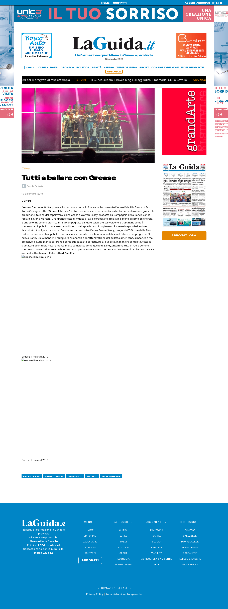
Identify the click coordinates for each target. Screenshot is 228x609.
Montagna (156, 530)
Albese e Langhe (190, 558)
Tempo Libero (123, 564)
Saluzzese (190, 535)
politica (82, 67)
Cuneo (123, 535)
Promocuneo (54, 476)
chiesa (109, 67)
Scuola (156, 541)
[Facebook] (217, 3)
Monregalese (190, 541)
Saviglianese (190, 547)
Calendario (90, 541)
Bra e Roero (190, 564)
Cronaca (156, 547)
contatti (120, 3)
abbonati (203, 3)
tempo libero (126, 67)
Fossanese (190, 553)
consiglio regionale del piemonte (177, 67)
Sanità (157, 535)
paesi (54, 67)
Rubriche (90, 547)
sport (144, 67)
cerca (30, 67)
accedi (190, 3)
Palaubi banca (111, 476)
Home (90, 530)
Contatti (90, 553)
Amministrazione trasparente (123, 594)
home (105, 3)
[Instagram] (213, 3)
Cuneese (190, 530)
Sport (123, 553)
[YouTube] (221, 3)
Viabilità (156, 553)
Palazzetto (31, 476)
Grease (92, 476)
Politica (123, 547)
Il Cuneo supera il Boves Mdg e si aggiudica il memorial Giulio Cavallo (125, 80)
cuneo (43, 67)
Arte (157, 564)
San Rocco (75, 476)
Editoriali (90, 535)
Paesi (123, 541)
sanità (97, 67)
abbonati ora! (184, 235)
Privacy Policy (94, 594)
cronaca (67, 67)
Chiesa (123, 530)
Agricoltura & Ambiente (156, 558)
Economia (123, 558)
